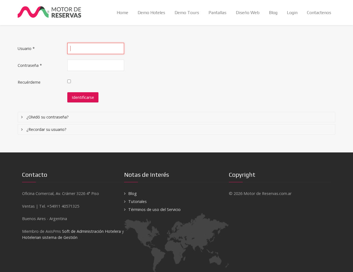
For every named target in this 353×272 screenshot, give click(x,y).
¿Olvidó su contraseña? (47, 117)
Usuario (26, 48)
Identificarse (83, 97)
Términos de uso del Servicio (154, 209)
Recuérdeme (29, 82)
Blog (132, 193)
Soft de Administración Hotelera (91, 231)
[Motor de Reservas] (57, 10)
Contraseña (30, 65)
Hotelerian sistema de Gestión (49, 237)
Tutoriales (137, 201)
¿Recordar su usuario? (45, 129)
